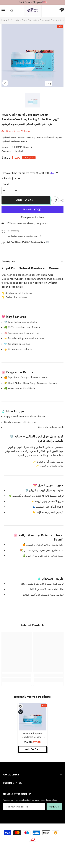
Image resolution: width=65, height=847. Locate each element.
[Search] (12, 11)
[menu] (3, 10)
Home (4, 20)
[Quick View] (20, 711)
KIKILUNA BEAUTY (22, 147)
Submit (54, 806)
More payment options (32, 217)
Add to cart (25, 200)
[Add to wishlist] (55, 200)
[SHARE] (61, 200)
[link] (16, 675)
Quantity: (7, 184)
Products (15, 20)
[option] (32, 55)
